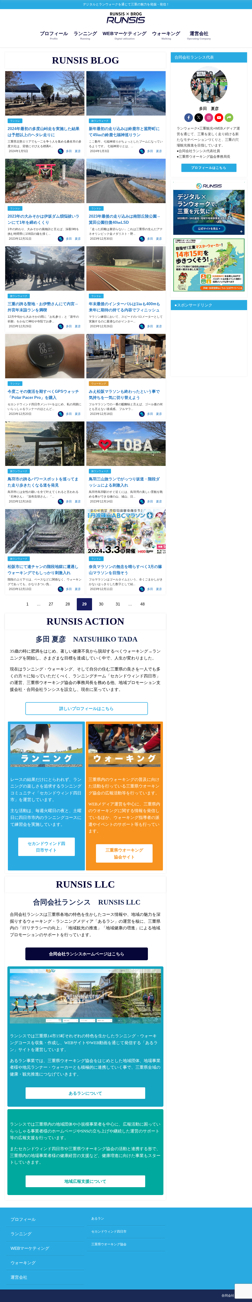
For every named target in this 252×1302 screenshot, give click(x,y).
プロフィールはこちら (208, 167)
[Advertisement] (209, 343)
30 (101, 604)
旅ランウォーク (100, 121)
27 (51, 604)
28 (67, 604)
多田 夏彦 (73, 151)
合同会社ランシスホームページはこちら (86, 954)
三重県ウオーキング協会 (108, 1244)
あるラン (97, 1218)
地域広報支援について (85, 1181)
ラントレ (15, 121)
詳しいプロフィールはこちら (86, 708)
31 (118, 604)
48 (142, 604)
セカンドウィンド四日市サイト (46, 847)
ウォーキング (98, 383)
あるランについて (85, 1093)
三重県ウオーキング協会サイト (124, 853)
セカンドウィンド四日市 (108, 1231)
